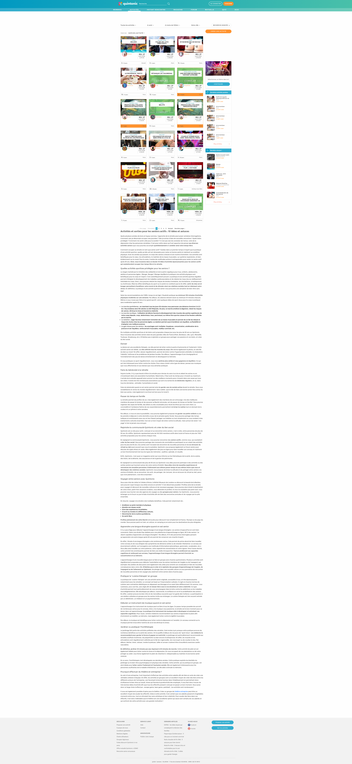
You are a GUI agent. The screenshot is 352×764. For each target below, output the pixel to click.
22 (150, 189)
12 (150, 94)
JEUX (236, 10)
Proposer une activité (123, 725)
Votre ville (195, 25)
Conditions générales (123, 731)
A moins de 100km (172, 25)
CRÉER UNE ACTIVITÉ (218, 31)
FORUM (194, 10)
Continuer (218, 84)
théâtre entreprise (181, 691)
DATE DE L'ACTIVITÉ (136, 33)
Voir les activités (222, 728)
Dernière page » (180, 228)
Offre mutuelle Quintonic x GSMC (127, 748)
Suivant (170, 228)
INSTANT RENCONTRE (156, 10)
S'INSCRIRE (228, 3)
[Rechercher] (168, 4)
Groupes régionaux (123, 739)
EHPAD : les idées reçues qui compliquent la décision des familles (173, 728)
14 (178, 63)
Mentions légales (122, 734)
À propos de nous (122, 728)
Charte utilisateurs (122, 736)
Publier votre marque (147, 736)
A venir (150, 25)
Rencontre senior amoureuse (126, 751)
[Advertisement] (176, 15)
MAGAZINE (178, 10)
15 (178, 220)
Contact (142, 728)
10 (122, 94)
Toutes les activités (128, 25)
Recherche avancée (220, 25)
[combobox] (218, 79)
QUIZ (224, 10)
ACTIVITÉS (134, 10)
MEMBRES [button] (117, 10)
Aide (141, 725)
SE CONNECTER (215, 3)
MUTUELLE (209, 10)
